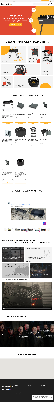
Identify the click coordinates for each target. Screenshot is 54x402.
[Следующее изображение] (48, 229)
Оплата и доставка (30, 387)
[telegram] (8, 389)
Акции (16, 389)
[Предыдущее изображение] (5, 229)
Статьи (29, 389)
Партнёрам (16, 391)
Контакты (16, 390)
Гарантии (29, 388)
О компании (17, 388)
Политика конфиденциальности (20, 392)
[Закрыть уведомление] (52, 395)
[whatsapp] (6, 389)
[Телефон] (3, 389)
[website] (9, 389)
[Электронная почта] (4, 389)
